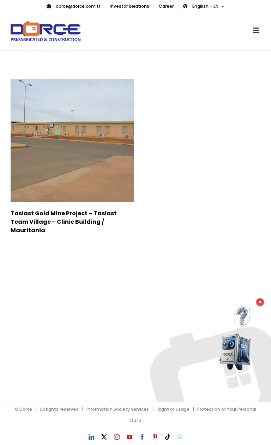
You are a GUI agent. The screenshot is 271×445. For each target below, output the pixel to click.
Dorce (25, 409)
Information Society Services (117, 409)
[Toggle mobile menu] (256, 30)
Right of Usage (173, 409)
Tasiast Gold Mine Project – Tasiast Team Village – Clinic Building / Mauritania (62, 141)
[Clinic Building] (72, 140)
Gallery (82, 141)
